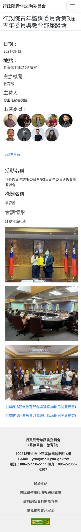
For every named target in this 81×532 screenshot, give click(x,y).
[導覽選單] (72, 6)
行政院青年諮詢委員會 (24, 6)
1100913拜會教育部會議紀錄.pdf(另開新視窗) (40, 415)
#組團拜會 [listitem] (12, 154)
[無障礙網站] (40, 521)
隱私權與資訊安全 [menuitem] (40, 510)
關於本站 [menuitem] (41, 483)
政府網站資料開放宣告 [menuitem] (40, 501)
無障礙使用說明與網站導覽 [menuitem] (40, 492)
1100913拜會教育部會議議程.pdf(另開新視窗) (40, 406)
